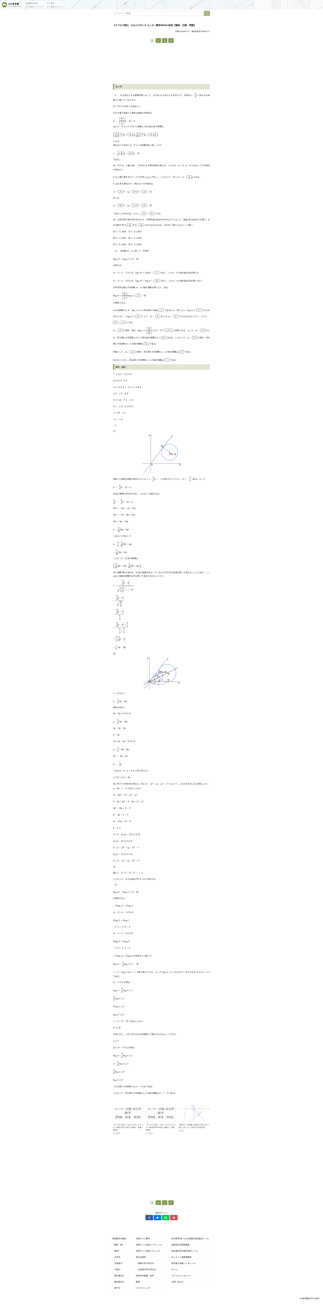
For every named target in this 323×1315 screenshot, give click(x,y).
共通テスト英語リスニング (148, 1250)
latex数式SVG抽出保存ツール (184, 1250)
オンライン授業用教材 (181, 1257)
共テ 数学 (50, 3)
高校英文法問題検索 (180, 1244)
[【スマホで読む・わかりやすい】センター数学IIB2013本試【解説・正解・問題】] (128, 1113)
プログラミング (143, 1287)
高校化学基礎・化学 (145, 1275)
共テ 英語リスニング (55, 6)
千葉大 (116, 1269)
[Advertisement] (161, 64)
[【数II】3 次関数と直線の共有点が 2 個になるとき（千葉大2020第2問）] (194, 1113)
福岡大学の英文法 (145, 1263)
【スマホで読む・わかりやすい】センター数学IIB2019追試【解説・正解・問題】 (161, 1127)
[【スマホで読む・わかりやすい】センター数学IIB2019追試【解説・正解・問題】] (161, 1113)
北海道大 (117, 1263)
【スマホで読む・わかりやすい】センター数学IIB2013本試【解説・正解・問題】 (128, 1127)
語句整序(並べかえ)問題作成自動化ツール (190, 1238)
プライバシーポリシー (181, 1275)
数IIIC (115, 1250)
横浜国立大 (118, 1281)
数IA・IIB (117, 1244)
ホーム (174, 1269)
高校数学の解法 (31, 3)
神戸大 (116, 1287)
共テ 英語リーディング (34, 6)
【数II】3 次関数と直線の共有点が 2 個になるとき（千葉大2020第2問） (194, 1126)
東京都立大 (118, 1275)
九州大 (116, 1257)
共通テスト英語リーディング (149, 1244)
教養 (138, 1281)
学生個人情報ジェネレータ (183, 1263)
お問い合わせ (177, 1281)
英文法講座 (141, 1257)
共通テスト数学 (143, 1238)
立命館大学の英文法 (146, 1269)
